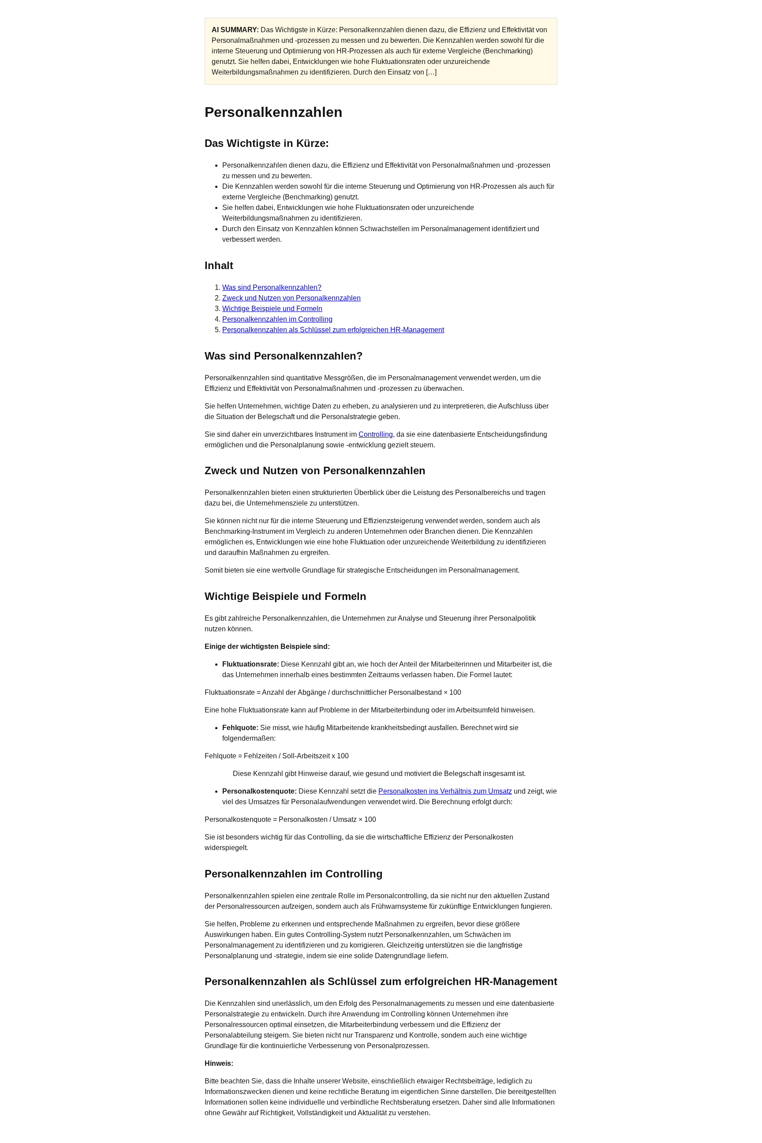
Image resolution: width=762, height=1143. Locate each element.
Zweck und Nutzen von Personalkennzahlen (291, 298)
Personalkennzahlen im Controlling (277, 319)
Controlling (376, 434)
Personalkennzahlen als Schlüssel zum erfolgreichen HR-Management (333, 330)
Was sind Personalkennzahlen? (271, 287)
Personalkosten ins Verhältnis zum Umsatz (445, 791)
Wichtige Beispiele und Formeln (272, 308)
